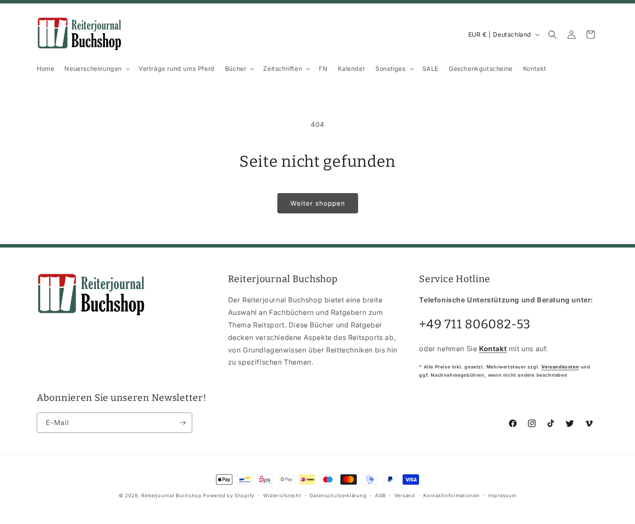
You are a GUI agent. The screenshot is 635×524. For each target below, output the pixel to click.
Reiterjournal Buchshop (171, 495)
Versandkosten (560, 366)
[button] (96, 69)
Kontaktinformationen (451, 495)
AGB (380, 495)
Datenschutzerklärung (338, 495)
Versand (404, 495)
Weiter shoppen (317, 203)
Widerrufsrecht (282, 495)
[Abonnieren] (182, 423)
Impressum (502, 495)
